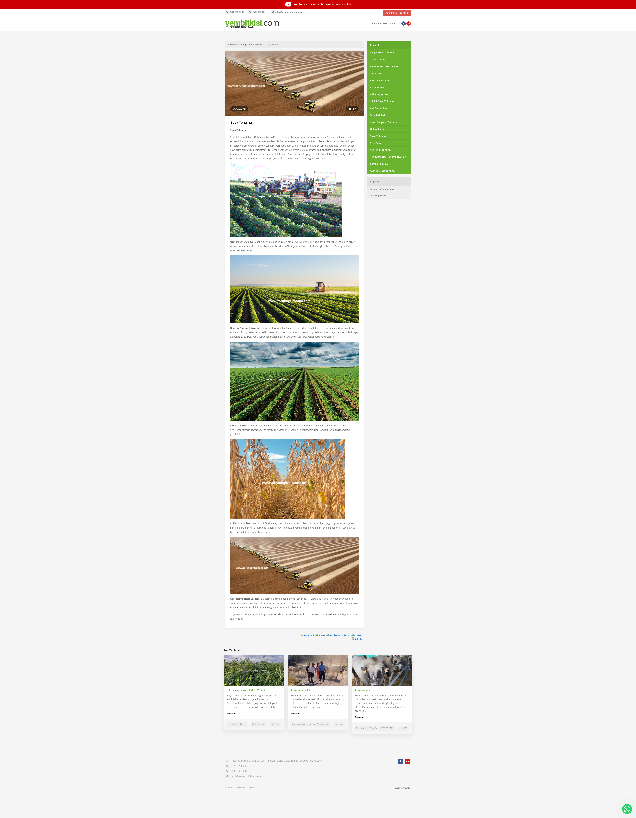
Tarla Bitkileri (377, 115)
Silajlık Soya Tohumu (382, 101)
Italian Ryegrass (379, 94)
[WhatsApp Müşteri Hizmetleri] (627, 809)
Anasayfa (376, 23)
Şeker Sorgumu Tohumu (384, 122)
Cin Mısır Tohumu (380, 80)
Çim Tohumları (378, 108)
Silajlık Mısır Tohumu (382, 52)
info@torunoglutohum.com (289, 11)
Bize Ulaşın (389, 23)
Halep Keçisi (377, 129)
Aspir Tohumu (378, 59)
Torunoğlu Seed (378, 195)
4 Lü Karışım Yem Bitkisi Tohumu (247, 690)
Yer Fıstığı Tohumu (380, 149)
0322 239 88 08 (236, 11)
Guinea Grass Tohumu (382, 170)
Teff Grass (375, 73)
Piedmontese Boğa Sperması (386, 66)
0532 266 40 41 (259, 11)
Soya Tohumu (256, 44)
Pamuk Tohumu (379, 163)
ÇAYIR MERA (377, 87)
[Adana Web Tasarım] (402, 788)
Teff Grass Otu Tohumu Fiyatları (388, 156)
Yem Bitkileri (377, 143)
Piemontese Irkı (301, 690)
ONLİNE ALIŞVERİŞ (397, 13)
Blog (243, 44)
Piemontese (362, 690)
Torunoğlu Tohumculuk (382, 188)
